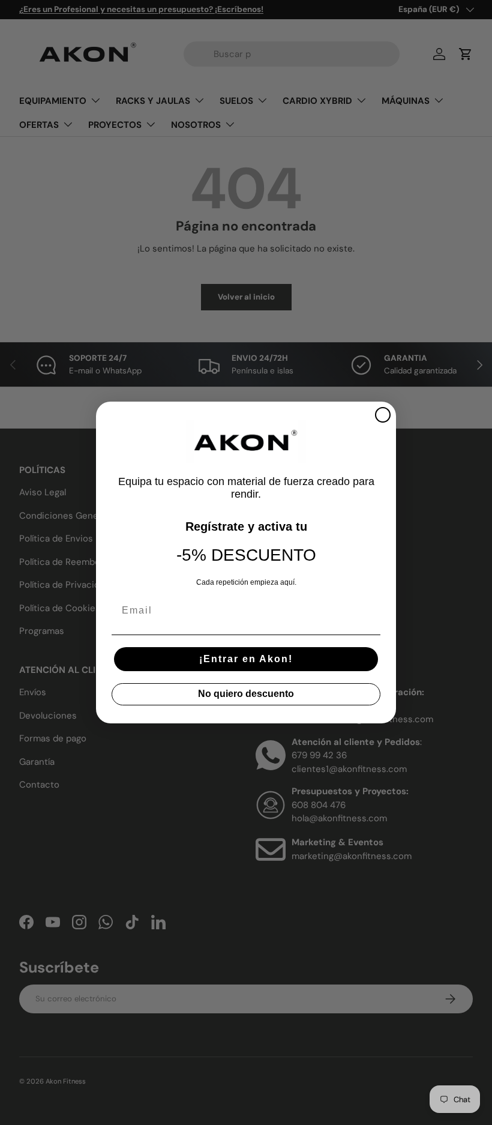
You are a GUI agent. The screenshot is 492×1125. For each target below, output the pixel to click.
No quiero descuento (246, 694)
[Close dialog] (383, 415)
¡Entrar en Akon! (246, 659)
